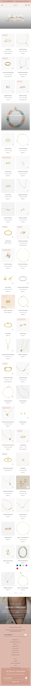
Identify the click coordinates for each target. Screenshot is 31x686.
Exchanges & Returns (15, 642)
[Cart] (29, 5)
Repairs (15, 644)
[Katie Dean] (15, 5)
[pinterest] (18, 681)
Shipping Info (15, 639)
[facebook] (13, 681)
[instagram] (15, 681)
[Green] (20, 565)
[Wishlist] (26, 5)
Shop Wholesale (15, 655)
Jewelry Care (15, 646)
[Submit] (26, 678)
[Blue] (17, 565)
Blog (15, 665)
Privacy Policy (15, 648)
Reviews (16, 661)
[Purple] (26, 565)
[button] (19, 593)
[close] (28, 669)
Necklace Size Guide (15, 667)
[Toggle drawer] (2, 5)
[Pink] (23, 565)
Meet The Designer (15, 663)
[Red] (17, 568)
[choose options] (13, 45)
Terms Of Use (15, 652)
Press (15, 658)
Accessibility (15, 650)
